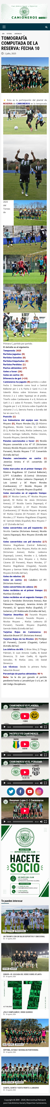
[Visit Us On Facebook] (20, 791)
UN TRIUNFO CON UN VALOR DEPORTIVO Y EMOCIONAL (24, 936)
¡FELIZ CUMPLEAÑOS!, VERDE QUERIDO (18, 1012)
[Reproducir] (4, 727)
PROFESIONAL (20, 931)
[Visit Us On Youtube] (29, 791)
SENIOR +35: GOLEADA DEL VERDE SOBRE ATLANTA (22, 974)
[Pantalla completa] (45, 727)
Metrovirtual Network (36, 1100)
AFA (3, 34)
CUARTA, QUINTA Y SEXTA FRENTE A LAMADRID (21, 1088)
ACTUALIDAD (7, 1007)
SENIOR (13, 969)
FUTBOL (9, 34)
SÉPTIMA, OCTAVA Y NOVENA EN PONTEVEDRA (20, 1050)
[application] (25, 716)
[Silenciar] (41, 727)
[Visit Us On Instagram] (39, 791)
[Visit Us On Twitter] (11, 791)
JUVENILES (18, 34)
